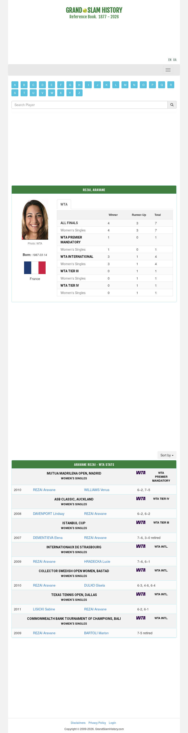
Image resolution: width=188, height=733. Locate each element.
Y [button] (70, 93)
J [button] (97, 85)
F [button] (61, 85)
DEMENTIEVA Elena (48, 537)
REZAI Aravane (44, 489)
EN (169, 59)
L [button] (116, 85)
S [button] (15, 93)
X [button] (61, 93)
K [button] (107, 85)
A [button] (15, 85)
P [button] (152, 85)
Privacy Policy (97, 723)
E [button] (52, 85)
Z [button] (79, 93)
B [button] (24, 85)
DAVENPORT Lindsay (48, 513)
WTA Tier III (70, 271)
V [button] (42, 93)
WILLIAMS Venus (96, 489)
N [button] (134, 85)
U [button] (33, 93)
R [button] (171, 85)
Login (112, 723)
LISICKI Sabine (44, 609)
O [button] (143, 85)
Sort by (166, 455)
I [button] (88, 85)
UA (175, 59)
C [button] (33, 85)
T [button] (24, 93)
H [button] (79, 85)
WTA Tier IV (70, 285)
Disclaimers (78, 723)
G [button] (70, 85)
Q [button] (162, 85)
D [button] (42, 85)
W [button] (52, 93)
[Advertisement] (94, 39)
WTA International (77, 256)
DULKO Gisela (94, 585)
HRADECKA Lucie (97, 561)
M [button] (125, 85)
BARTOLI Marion (96, 633)
